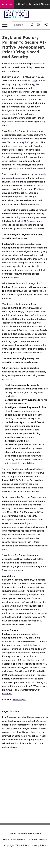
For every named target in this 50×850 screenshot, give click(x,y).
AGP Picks (7, 4)
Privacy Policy (38, 845)
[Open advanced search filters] (38, 25)
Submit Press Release (14, 839)
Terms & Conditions (37, 839)
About (12, 833)
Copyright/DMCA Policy (16, 845)
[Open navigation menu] (4, 24)
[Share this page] (46, 24)
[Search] (32, 25)
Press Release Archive (29, 833)
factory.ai (7, 693)
